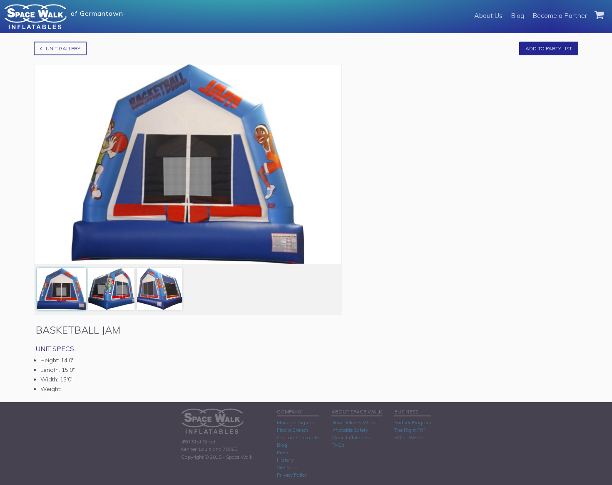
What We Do (409, 437)
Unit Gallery (63, 48)
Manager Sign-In (295, 422)
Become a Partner (559, 15)
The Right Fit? (409, 430)
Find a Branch (292, 430)
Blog (517, 15)
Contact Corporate (298, 437)
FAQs (338, 445)
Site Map (286, 467)
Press (283, 452)
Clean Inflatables (350, 437)
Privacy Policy (292, 475)
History (285, 460)
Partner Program (412, 422)
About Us (488, 15)
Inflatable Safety (349, 430)
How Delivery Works (354, 422)
